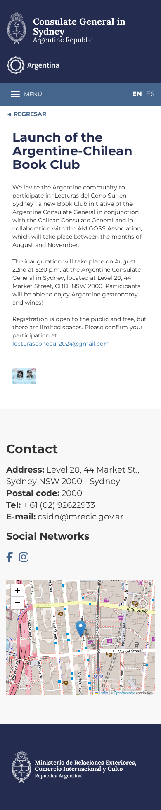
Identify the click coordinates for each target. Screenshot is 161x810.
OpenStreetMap (124, 692)
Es (150, 94)
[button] (81, 628)
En (137, 94)
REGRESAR (29, 114)
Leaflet (103, 692)
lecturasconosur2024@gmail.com (61, 343)
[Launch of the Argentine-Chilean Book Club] (24, 376)
